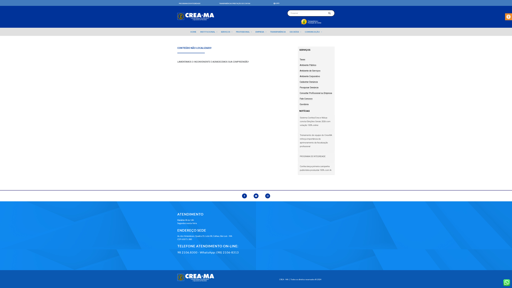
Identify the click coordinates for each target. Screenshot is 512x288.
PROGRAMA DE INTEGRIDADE (312, 156)
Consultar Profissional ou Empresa (316, 93)
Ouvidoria (304, 104)
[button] (508, 16)
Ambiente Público (308, 65)
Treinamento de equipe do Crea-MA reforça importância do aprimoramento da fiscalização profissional (316, 141)
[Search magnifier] (329, 13)
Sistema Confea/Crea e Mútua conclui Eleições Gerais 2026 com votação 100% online (315, 121)
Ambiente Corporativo (310, 76)
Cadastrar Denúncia (309, 82)
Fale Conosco (306, 98)
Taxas (302, 59)
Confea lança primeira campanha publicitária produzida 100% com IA (315, 168)
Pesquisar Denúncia (309, 87)
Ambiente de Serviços (310, 70)
